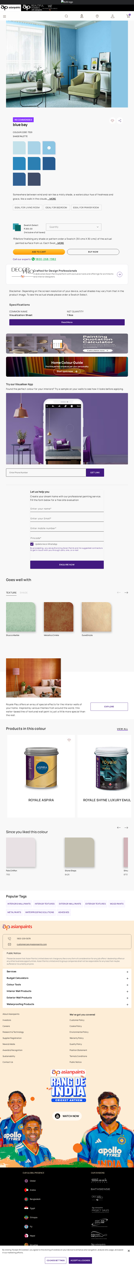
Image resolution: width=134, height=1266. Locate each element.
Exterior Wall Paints (70, 903)
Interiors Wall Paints (19, 903)
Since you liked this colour (27, 832)
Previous (119, 593)
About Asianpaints (11, 1014)
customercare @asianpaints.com (32, 944)
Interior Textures (45, 903)
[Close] (128, 1250)
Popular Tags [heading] (16, 896)
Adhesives (63, 912)
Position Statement (78, 1050)
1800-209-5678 (24, 938)
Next (126, 593)
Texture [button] (11, 592)
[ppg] (100, 1223)
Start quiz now (65, 371)
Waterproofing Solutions (39, 912)
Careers (6, 1026)
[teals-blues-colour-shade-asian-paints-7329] (58, 63)
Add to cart (39, 251)
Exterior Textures (95, 903)
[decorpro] (100, 1198)
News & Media (9, 1044)
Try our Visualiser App (19, 384)
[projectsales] (100, 1209)
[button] (112, 16)
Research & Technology (13, 1032)
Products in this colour (26, 729)
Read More (67, 322)
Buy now (93, 251)
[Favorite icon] (69, 740)
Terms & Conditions (78, 1056)
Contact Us (8, 1062)
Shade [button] (24, 592)
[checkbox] (32, 544)
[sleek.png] (100, 1180)
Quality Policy (76, 1044)
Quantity (54, 226)
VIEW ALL (122, 729)
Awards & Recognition (12, 1050)
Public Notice (76, 1062)
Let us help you (39, 491)
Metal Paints (14, 912)
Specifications (19, 304)
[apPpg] (100, 1235)
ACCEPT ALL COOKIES (80, 1260)
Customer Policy (77, 1020)
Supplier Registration (12, 1038)
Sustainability (9, 1056)
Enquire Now (67, 564)
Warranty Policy (77, 1038)
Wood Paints (117, 903)
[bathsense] (100, 1189)
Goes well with (18, 580)
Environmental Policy (79, 1032)
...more (52, 198)
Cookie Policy (76, 1026)
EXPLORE (109, 706)
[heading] (23, 119)
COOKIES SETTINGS (56, 1260)
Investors (7, 1020)
